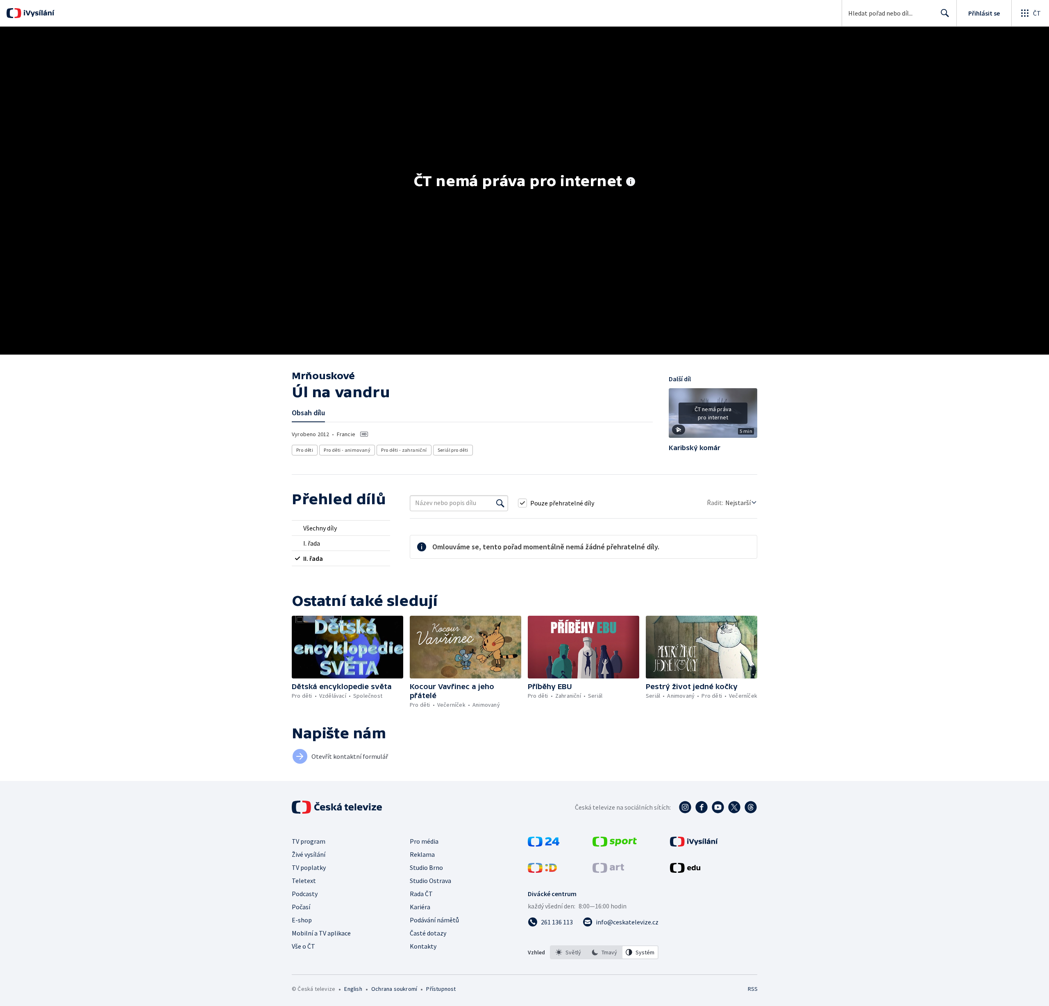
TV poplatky (309, 867)
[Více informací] (631, 182)
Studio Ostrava (430, 880)
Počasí (301, 907)
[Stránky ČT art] (608, 870)
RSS (753, 988)
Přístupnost (441, 988)
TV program (308, 841)
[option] (568, 952)
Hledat (944, 13)
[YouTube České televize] (717, 807)
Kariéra (420, 907)
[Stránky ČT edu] (685, 870)
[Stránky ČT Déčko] (542, 870)
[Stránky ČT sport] (615, 844)
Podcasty (305, 894)
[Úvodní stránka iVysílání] (38, 13)
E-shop (302, 920)
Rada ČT (421, 894)
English (353, 988)
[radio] (341, 528)
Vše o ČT (303, 946)
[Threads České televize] (750, 807)
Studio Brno (426, 867)
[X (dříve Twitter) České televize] (734, 807)
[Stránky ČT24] (543, 844)
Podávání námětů (434, 920)
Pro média (424, 841)
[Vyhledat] (500, 503)
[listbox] (604, 952)
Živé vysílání (308, 854)
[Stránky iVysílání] (694, 844)
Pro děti (304, 450)
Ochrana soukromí (394, 988)
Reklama (422, 854)
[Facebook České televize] (701, 807)
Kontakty (423, 946)
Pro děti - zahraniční (404, 450)
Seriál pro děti (453, 450)
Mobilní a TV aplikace (321, 933)
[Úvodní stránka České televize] (338, 807)
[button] (713, 416)
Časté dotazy (428, 933)
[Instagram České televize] (685, 807)
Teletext (304, 880)
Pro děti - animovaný (347, 450)
